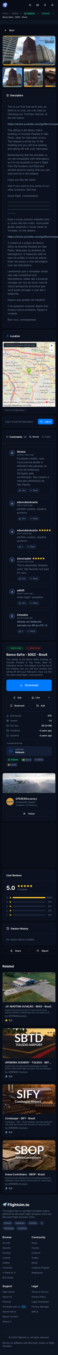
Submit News (9, 1311)
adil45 (20, 590)
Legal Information (40, 1301)
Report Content (10, 1316)
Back (11, 30)
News (34, 1243)
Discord (7, 1223)
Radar (35, 1262)
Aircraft (6, 1243)
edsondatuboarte (27, 502)
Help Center (8, 1291)
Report (45, 950)
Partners (6, 1301)
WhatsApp (8, 1228)
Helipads (45, 13)
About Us (7, 1296)
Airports (30, 13)
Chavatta (22, 614)
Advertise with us (13, 1306)
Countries (7, 1267)
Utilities (6, 1262)
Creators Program (40, 1267)
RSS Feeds (7, 1277)
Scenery (6, 1252)
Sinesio (21, 451)
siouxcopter (24, 558)
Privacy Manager (40, 1306)
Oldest (47, 437)
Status (5, 1321)
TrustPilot (22, 1228)
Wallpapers (37, 1272)
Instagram (20, 1223)
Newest (35, 437)
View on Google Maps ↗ (15, 410)
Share (18, 950)
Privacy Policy (39, 1296)
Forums (35, 1247)
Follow (31, 813)
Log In (48, 421)
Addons (15, 13)
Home (5, 13)
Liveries (6, 1257)
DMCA (35, 1311)
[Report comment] (43, 490)
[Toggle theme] (30, 5)
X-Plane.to (7, 1272)
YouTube (33, 1223)
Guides (35, 1257)
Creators (36, 1252)
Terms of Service (40, 1291)
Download (31, 685)
